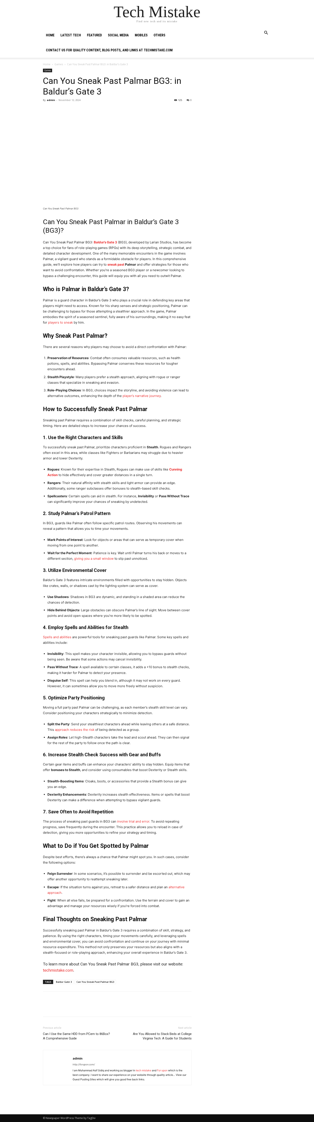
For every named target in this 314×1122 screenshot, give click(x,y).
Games (58, 64)
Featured (94, 35)
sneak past (115, 264)
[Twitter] (57, 109)
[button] (266, 33)
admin (51, 100)
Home (50, 35)
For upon (162, 1070)
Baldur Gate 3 (64, 981)
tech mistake (144, 1070)
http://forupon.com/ (84, 1064)
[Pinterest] (67, 109)
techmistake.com (58, 970)
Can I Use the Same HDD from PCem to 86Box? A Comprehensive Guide (76, 1036)
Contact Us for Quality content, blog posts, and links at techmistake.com (109, 50)
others (159, 35)
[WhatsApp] (76, 109)
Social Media (118, 35)
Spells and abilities (57, 637)
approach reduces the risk (74, 730)
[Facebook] (47, 109)
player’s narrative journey (141, 396)
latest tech (70, 35)
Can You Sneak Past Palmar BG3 (95, 981)
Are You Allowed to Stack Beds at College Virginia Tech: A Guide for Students (162, 1036)
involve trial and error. (133, 821)
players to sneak (60, 322)
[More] (86, 109)
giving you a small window (94, 559)
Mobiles (141, 35)
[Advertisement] (236, 95)
